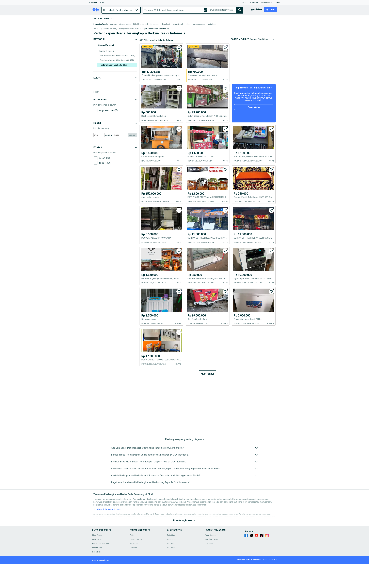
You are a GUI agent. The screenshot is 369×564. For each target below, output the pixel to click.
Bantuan (95, 560)
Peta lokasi (104, 560)
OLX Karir (171, 544)
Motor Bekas (97, 548)
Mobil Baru (96, 539)
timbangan (154, 24)
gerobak (113, 24)
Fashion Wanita (136, 539)
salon (188, 24)
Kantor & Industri (109, 29)
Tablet (132, 535)
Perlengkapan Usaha (126, 29)
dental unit (166, 24)
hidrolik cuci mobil (140, 24)
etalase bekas (125, 24)
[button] (96, 2)
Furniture (133, 548)
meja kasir (212, 24)
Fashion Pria (135, 544)
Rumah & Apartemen (100, 544)
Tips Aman (209, 544)
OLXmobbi (171, 539)
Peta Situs (171, 535)
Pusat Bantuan (210, 535)
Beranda (97, 29)
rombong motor (199, 24)
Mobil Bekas (97, 535)
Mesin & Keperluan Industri (109, 509)
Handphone (96, 552)
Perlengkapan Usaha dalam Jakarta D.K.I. (153, 29)
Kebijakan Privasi (211, 539)
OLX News (171, 548)
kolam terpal (178, 24)
